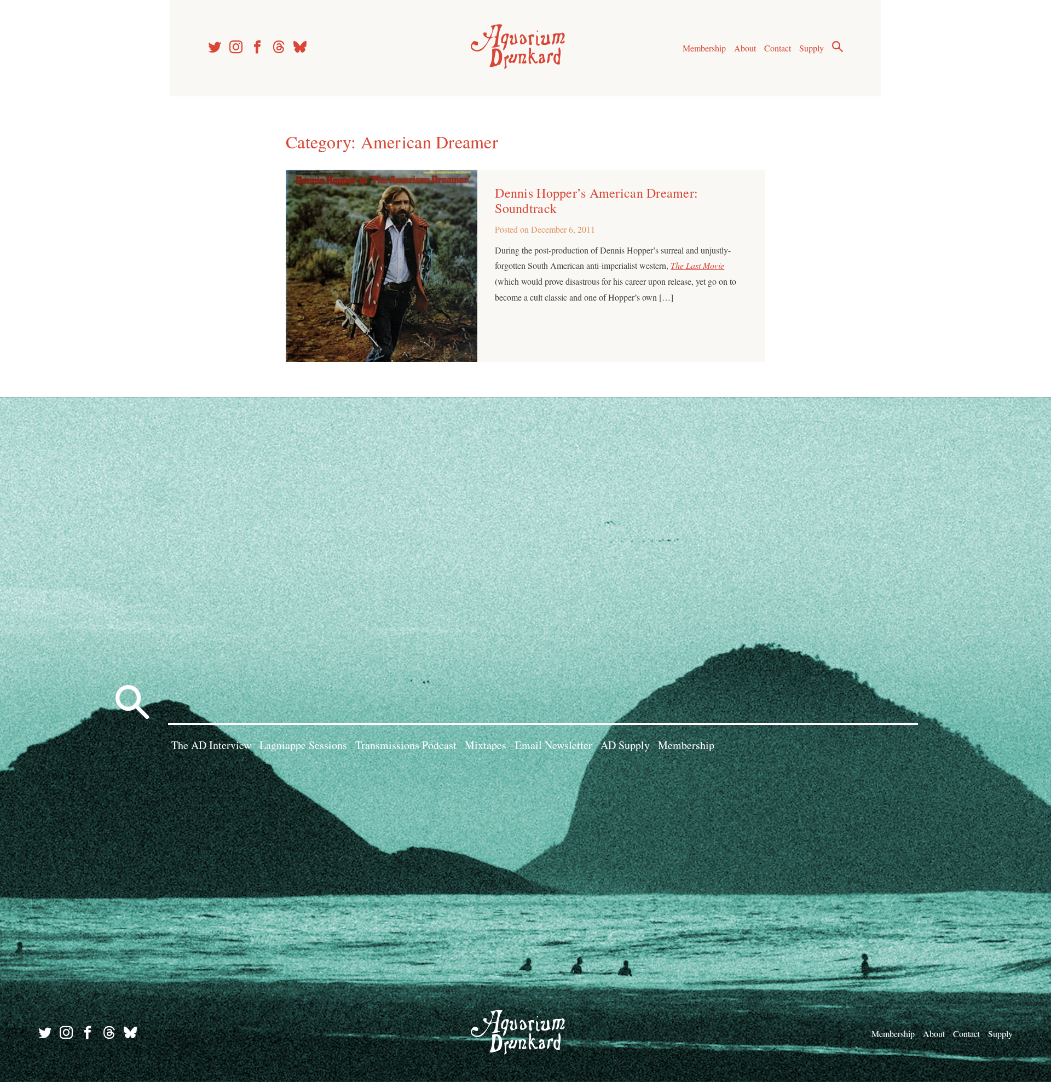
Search (837, 46)
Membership (704, 48)
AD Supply (625, 745)
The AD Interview (211, 745)
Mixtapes (485, 745)
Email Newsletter (553, 745)
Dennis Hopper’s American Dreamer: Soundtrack (596, 200)
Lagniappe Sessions (303, 745)
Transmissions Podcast (406, 745)
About (745, 48)
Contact (777, 48)
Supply (811, 48)
